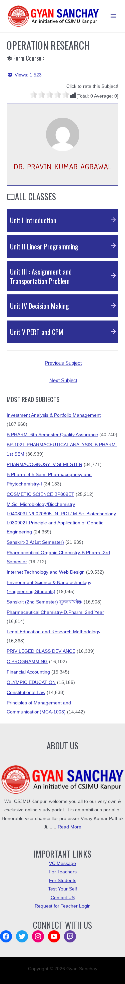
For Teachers (63, 871)
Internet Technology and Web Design (46, 572)
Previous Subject (63, 363)
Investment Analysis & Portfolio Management (54, 415)
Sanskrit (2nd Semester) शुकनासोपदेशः (44, 601)
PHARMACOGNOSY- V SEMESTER (44, 464)
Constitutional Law (26, 692)
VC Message (62, 863)
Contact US (63, 897)
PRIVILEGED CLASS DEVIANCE (41, 651)
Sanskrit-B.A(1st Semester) (35, 542)
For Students (62, 880)
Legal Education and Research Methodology (53, 631)
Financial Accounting (28, 672)
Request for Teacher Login (63, 906)
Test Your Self (62, 888)
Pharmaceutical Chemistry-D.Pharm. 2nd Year (55, 612)
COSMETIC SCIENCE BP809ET (40, 494)
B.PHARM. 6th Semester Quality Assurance (52, 434)
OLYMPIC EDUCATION (31, 682)
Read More (69, 826)
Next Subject (63, 380)
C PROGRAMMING (27, 661)
